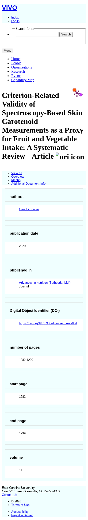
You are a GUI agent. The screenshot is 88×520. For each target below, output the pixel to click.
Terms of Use (20, 505)
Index (15, 17)
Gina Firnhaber (29, 209)
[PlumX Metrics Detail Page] (76, 93)
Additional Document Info (28, 183)
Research (18, 71)
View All (16, 173)
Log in (15, 21)
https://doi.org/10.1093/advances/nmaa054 (48, 323)
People (16, 63)
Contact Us (9, 495)
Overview (17, 176)
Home (15, 59)
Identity (16, 180)
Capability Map (22, 80)
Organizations (21, 67)
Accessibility (20, 511)
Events (16, 76)
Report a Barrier (22, 515)
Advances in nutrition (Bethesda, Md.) (44, 282)
